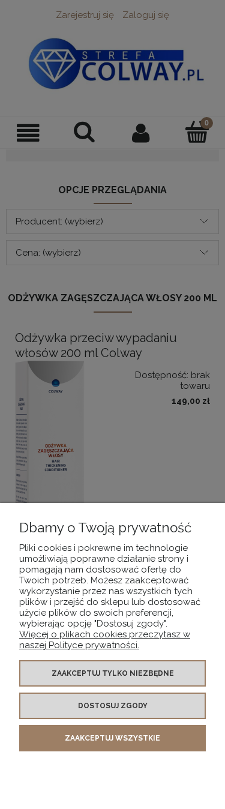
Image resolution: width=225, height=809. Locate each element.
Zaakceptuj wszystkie (112, 738)
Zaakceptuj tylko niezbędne (113, 673)
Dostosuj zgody (113, 706)
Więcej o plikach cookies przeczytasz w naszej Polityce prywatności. (104, 640)
